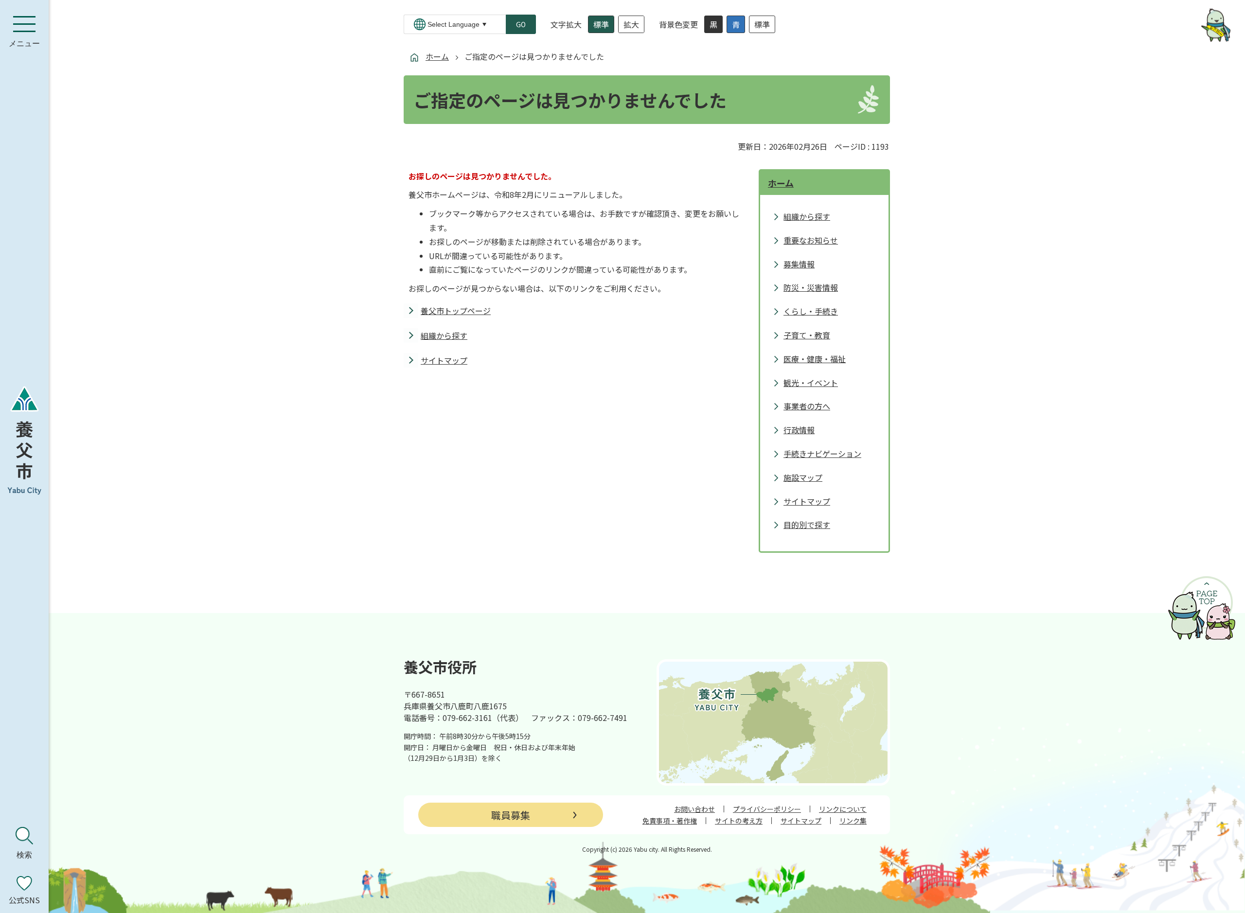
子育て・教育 (806, 335)
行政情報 (799, 430)
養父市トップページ (456, 310)
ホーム (437, 56)
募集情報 (799, 264)
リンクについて (843, 809)
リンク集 (853, 820)
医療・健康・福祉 (814, 359)
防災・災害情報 (810, 287)
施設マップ (802, 477)
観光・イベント (810, 382)
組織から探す (444, 335)
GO (521, 24)
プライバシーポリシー (767, 809)
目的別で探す (806, 524)
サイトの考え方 (739, 820)
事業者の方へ (806, 406)
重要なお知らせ (810, 240)
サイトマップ (444, 360)
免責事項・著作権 (669, 820)
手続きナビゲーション (822, 453)
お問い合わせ (694, 809)
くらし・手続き (810, 311)
